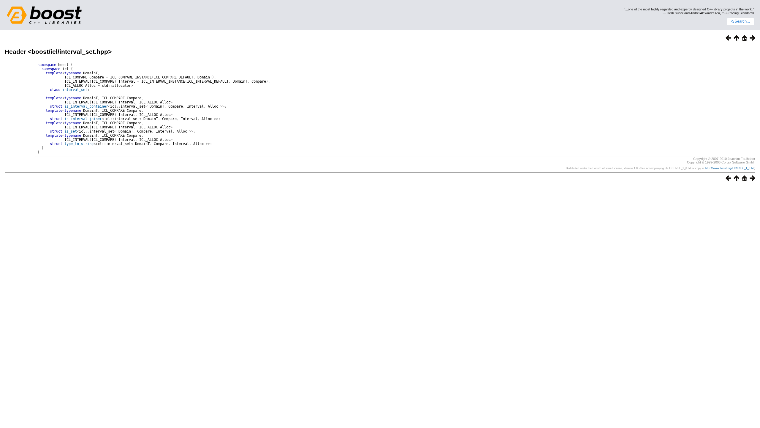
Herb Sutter (675, 13)
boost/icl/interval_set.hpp (69, 51)
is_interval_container (86, 106)
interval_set (74, 90)
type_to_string (79, 144)
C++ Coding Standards (738, 13)
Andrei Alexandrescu (705, 13)
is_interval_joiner (83, 119)
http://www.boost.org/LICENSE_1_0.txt (729, 168)
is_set (70, 131)
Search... (742, 21)
